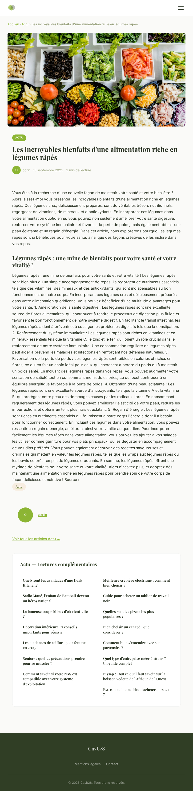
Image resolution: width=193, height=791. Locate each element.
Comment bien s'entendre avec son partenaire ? (132, 645)
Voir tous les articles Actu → (36, 539)
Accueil (13, 24)
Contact (112, 764)
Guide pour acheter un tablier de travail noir (136, 598)
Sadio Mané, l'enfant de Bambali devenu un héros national (56, 598)
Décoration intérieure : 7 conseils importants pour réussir (50, 629)
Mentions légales (88, 764)
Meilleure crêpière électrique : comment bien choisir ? (136, 582)
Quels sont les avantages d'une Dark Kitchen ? (52, 582)
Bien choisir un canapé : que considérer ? (126, 629)
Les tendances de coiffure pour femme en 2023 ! (54, 645)
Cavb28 (96, 748)
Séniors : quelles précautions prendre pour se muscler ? (54, 661)
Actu (25, 24)
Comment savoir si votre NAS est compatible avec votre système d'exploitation (50, 679)
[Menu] (180, 8)
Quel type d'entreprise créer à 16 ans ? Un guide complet (134, 661)
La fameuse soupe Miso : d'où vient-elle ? (55, 614)
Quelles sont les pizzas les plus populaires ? (128, 614)
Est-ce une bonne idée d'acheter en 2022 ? (136, 692)
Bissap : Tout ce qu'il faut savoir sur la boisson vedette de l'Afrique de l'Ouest (134, 676)
